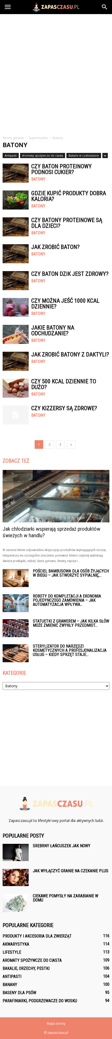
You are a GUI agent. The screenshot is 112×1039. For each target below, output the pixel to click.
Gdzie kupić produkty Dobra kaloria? (68, 196)
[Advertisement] (56, 73)
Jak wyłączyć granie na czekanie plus (70, 870)
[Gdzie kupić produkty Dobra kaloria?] (16, 200)
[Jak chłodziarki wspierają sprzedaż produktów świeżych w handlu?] (56, 496)
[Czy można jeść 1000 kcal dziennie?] (16, 307)
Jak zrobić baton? (55, 247)
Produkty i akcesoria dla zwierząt (37, 936)
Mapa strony (56, 1023)
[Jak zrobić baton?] (16, 253)
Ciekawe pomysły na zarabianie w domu (65, 898)
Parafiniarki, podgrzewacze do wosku (40, 1000)
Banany (10, 984)
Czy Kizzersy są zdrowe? (64, 408)
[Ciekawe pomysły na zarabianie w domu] (16, 903)
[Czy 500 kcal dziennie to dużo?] (16, 388)
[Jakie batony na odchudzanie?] (16, 334)
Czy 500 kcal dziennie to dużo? (63, 384)
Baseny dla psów (19, 992)
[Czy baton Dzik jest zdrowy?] (16, 280)
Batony (38, 179)
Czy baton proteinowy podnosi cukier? (61, 169)
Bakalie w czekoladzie (84, 155)
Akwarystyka (16, 944)
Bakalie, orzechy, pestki (26, 968)
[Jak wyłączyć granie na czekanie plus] (16, 877)
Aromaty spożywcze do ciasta (42, 155)
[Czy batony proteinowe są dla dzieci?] (16, 226)
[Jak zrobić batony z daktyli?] (16, 361)
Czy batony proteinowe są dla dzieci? (66, 223)
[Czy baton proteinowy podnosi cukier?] (16, 173)
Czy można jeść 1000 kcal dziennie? (65, 303)
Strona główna (13, 138)
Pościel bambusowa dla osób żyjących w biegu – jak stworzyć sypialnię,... (71, 573)
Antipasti (11, 155)
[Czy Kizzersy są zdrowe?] (16, 415)
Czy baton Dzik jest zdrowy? (70, 274)
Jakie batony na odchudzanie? (52, 330)
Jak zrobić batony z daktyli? (70, 354)
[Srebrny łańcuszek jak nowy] (16, 852)
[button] (104, 7)
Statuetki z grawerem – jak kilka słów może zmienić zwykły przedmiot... (71, 623)
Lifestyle (12, 952)
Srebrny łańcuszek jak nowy (61, 845)
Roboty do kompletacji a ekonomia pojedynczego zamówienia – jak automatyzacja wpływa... (67, 600)
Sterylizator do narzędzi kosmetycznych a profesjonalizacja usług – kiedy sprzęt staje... (70, 650)
